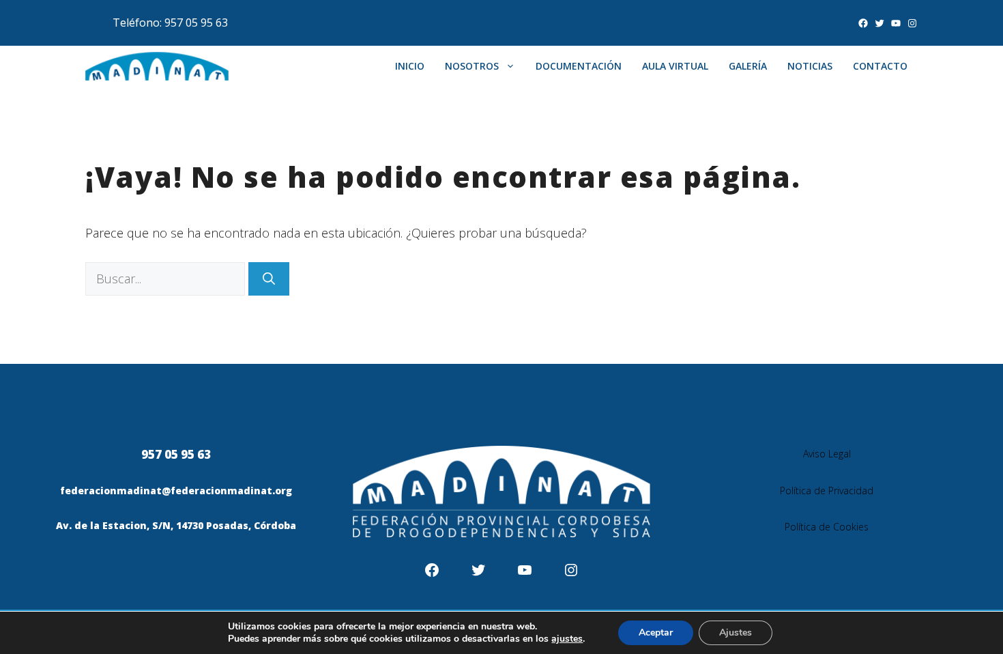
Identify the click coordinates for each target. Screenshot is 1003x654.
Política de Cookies (827, 526)
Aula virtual (675, 65)
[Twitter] (879, 23)
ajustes (567, 639)
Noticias (809, 65)
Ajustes (735, 632)
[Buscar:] (166, 278)
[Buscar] (268, 279)
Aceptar (656, 632)
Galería (748, 65)
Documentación (579, 65)
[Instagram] (912, 23)
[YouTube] (895, 23)
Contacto (880, 65)
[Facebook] (863, 23)
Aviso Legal (827, 453)
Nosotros (472, 65)
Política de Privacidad (826, 490)
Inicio (409, 65)
